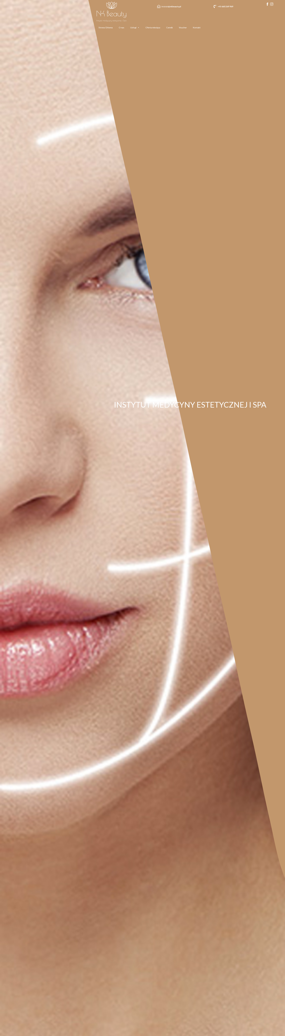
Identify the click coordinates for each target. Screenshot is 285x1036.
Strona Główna (106, 27)
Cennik (169, 27)
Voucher (183, 27)
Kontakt (197, 27)
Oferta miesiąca (152, 27)
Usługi (133, 27)
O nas (121, 27)
